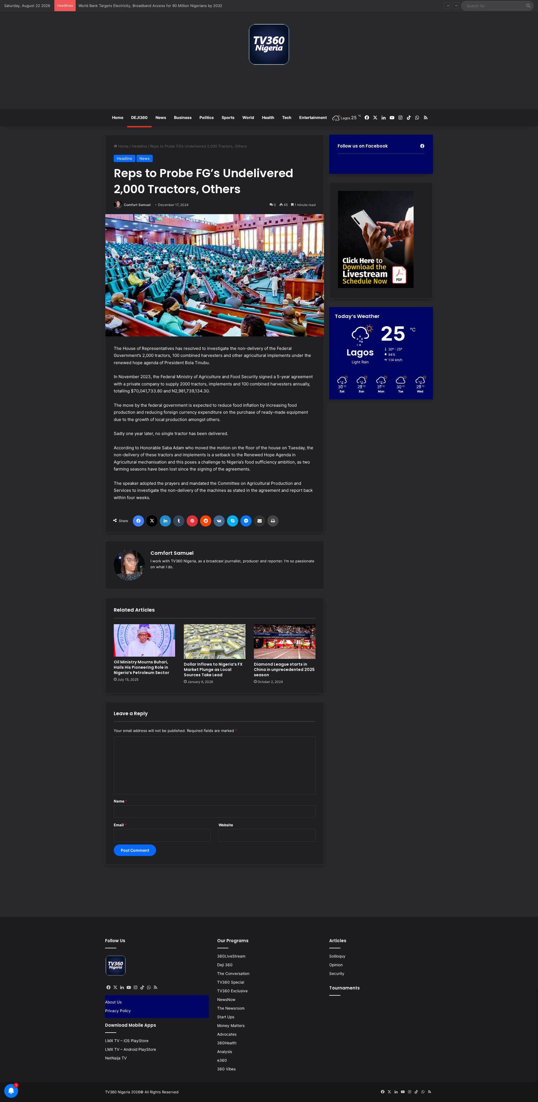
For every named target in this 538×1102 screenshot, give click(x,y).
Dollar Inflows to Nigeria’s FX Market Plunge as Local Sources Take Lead (213, 669)
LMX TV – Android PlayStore (130, 1049)
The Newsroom (231, 1008)
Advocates (226, 1034)
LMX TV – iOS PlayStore (127, 1040)
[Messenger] (246, 521)
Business (183, 117)
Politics (207, 117)
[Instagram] (135, 987)
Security (336, 973)
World (248, 117)
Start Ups (225, 1017)
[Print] (273, 521)
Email (120, 825)
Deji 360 (225, 965)
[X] (151, 521)
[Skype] (232, 521)
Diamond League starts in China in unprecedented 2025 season (284, 669)
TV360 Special (230, 982)
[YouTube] (128, 987)
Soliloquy (337, 956)
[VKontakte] (219, 521)
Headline (139, 146)
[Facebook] (138, 521)
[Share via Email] (259, 521)
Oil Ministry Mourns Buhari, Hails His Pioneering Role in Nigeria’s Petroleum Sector (141, 667)
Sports (228, 117)
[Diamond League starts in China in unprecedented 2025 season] (285, 641)
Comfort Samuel (137, 205)
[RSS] (155, 987)
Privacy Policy (118, 1011)
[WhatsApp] (148, 987)
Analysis (224, 1051)
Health (268, 117)
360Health (226, 1043)
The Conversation (233, 973)
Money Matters (231, 1025)
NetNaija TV (116, 1058)
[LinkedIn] (165, 521)
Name (120, 801)
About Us (113, 1002)
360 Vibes (226, 1069)
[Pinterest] (192, 521)
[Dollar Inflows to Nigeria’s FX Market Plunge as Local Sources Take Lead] (214, 641)
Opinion (336, 965)
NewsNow (226, 999)
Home (117, 117)
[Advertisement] (269, 89)
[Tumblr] (178, 521)
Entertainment (313, 117)
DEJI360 (139, 117)
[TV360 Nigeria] (269, 44)
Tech (286, 117)
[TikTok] (142, 987)
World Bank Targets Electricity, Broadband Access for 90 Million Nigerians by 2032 (150, 3)
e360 (222, 1060)
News (161, 117)
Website (226, 825)
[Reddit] (205, 521)
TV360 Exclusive (232, 991)
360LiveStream (231, 956)
